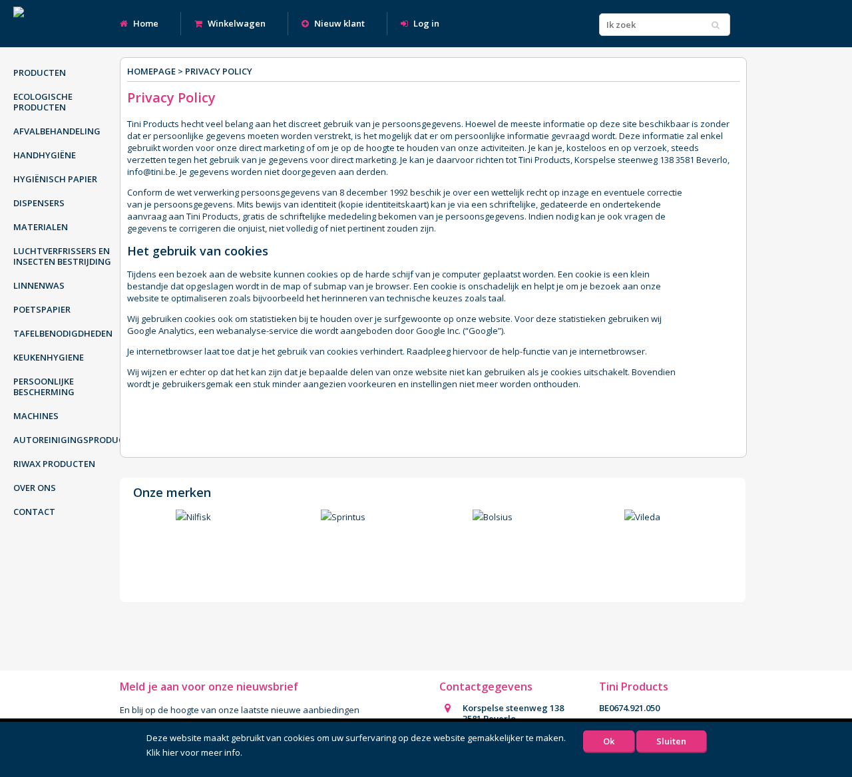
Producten (39, 72)
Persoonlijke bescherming (44, 386)
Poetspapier (42, 309)
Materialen (40, 227)
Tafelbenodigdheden (62, 333)
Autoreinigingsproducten (69, 440)
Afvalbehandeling (57, 131)
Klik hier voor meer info (193, 752)
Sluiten (671, 741)
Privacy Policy (218, 71)
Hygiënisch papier (55, 179)
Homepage (151, 71)
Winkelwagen (236, 23)
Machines (36, 416)
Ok (608, 741)
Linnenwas (39, 285)
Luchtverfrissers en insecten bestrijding (62, 256)
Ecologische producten (43, 101)
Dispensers (39, 203)
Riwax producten (54, 464)
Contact (34, 512)
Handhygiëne (44, 155)
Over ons (34, 488)
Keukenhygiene (48, 357)
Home (144, 23)
